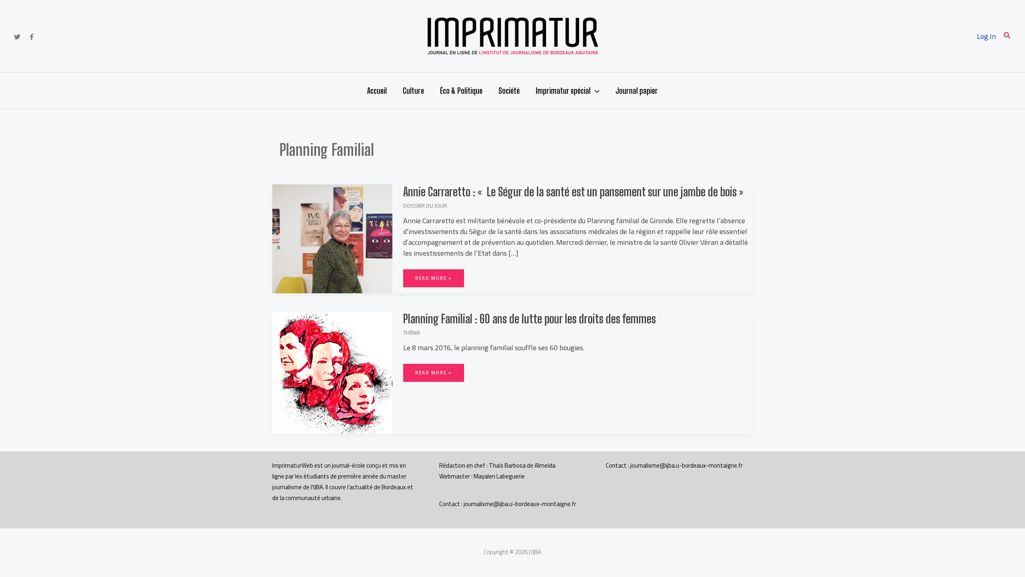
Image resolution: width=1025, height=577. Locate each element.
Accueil (377, 90)
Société (509, 90)
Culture (413, 90)
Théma (411, 332)
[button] (1007, 36)
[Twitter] (17, 37)
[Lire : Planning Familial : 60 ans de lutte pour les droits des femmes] (332, 371)
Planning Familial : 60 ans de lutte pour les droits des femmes (529, 318)
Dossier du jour (425, 205)
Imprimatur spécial (563, 90)
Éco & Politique (461, 90)
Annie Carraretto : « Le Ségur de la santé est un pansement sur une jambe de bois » (573, 191)
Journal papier (636, 90)
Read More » (433, 275)
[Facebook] (31, 37)
